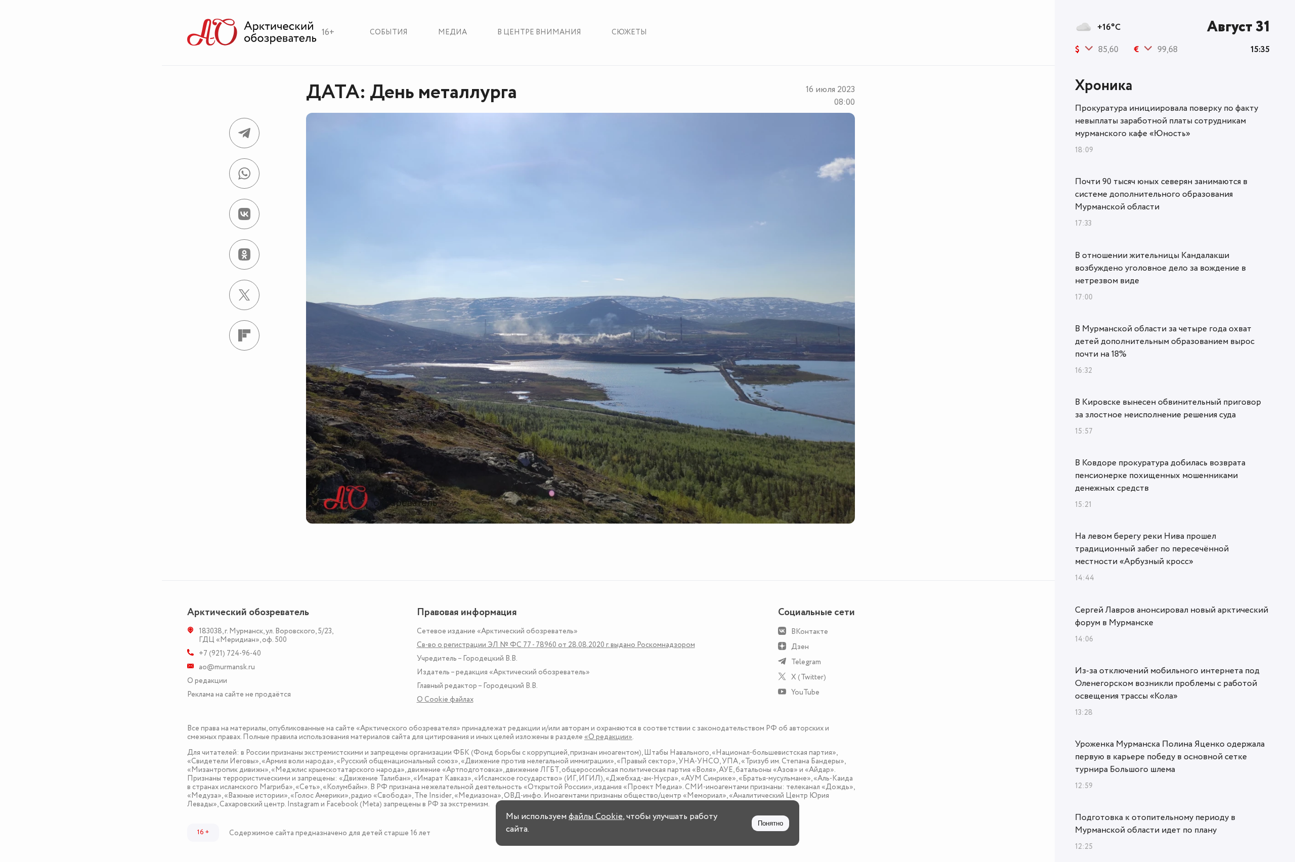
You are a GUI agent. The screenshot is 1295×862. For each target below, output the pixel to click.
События (389, 32)
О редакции (207, 680)
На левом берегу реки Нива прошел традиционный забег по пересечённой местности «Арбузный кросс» (1152, 549)
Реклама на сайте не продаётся (239, 694)
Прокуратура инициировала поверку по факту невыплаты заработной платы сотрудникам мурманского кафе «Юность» (1166, 121)
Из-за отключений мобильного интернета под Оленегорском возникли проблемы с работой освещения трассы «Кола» (1167, 683)
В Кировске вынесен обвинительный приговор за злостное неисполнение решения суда (1168, 408)
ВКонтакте (809, 631)
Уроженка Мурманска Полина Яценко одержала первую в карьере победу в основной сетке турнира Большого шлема (1170, 756)
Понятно (770, 823)
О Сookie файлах (445, 699)
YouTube (805, 692)
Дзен (800, 646)
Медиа (452, 32)
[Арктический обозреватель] (252, 33)
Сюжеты (629, 32)
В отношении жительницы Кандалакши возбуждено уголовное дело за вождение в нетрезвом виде (1160, 268)
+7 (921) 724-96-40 (230, 653)
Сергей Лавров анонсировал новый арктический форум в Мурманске (1171, 616)
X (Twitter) (808, 677)
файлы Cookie (596, 816)
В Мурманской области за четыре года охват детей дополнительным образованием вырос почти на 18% (1165, 341)
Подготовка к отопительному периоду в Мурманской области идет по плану (1155, 823)
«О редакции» (608, 736)
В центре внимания (539, 32)
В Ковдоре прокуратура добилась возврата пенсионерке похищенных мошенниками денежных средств (1160, 475)
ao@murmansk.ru (227, 667)
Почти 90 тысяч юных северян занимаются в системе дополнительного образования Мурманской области (1161, 194)
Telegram (806, 662)
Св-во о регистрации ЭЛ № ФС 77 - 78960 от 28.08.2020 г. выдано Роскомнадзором (556, 644)
